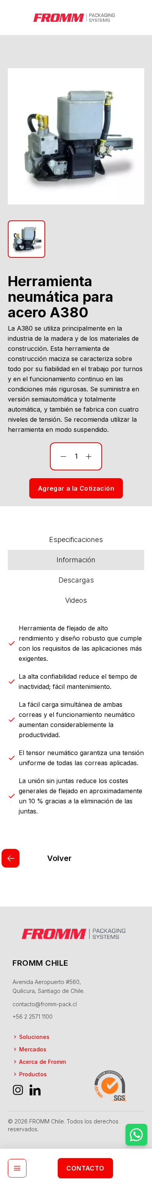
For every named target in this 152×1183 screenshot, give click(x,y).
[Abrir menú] (17, 1168)
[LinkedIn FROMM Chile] (35, 1089)
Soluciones (34, 1036)
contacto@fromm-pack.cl (44, 1004)
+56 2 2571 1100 (32, 1016)
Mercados (32, 1049)
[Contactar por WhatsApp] (136, 1135)
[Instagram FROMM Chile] (17, 1089)
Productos (33, 1074)
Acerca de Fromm (42, 1061)
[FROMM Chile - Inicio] (76, 17)
